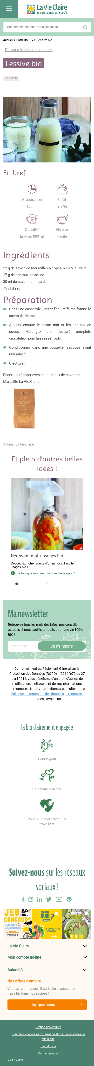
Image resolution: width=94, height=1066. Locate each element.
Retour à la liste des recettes (29, 50)
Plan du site (48, 1046)
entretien (11, 78)
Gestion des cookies (48, 1027)
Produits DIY (25, 40)
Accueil (8, 40)
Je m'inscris (61, 646)
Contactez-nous (48, 1053)
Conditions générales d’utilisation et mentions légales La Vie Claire (48, 1037)
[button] (17, 584)
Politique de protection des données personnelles (47, 694)
